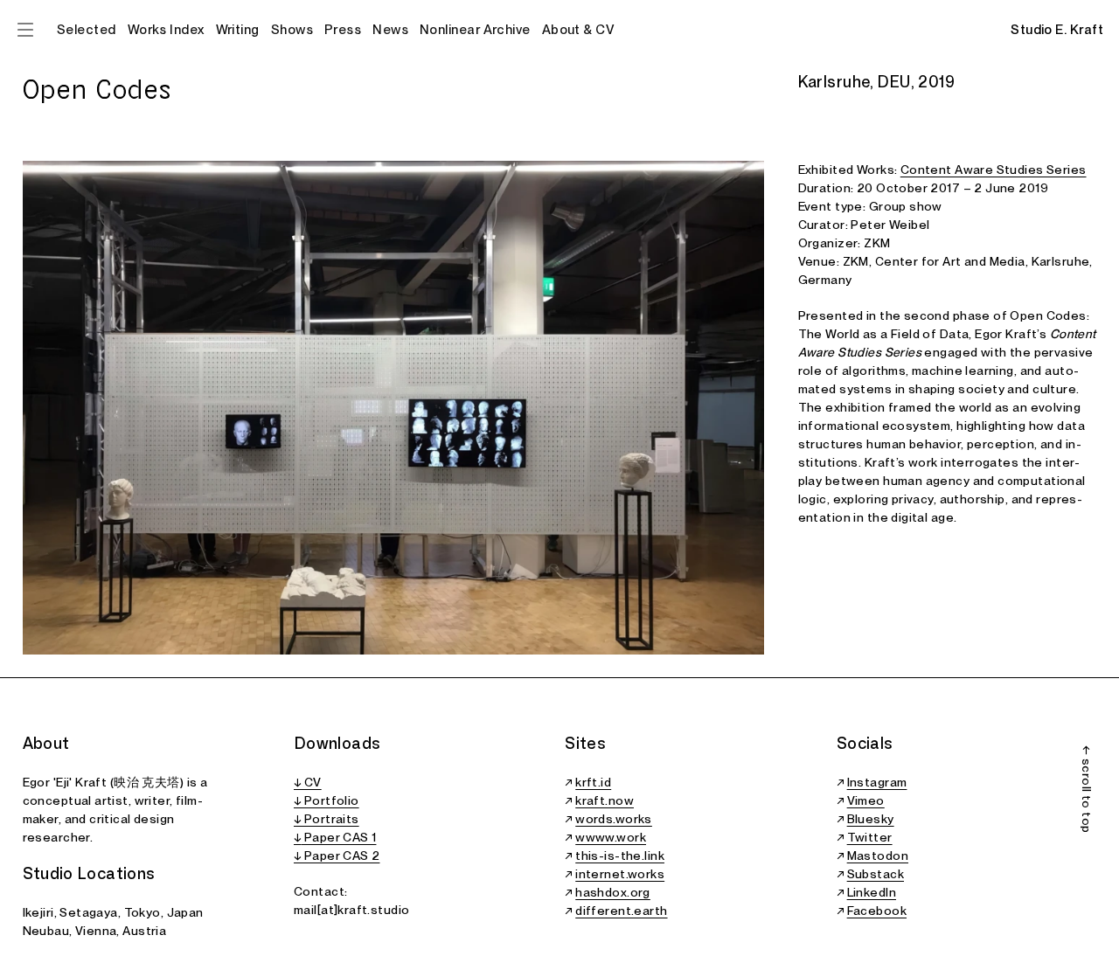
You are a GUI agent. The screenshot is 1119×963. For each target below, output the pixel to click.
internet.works (619, 874)
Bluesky (870, 819)
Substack (875, 874)
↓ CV (308, 782)
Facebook (877, 911)
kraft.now (604, 800)
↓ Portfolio (326, 800)
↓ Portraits (326, 819)
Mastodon (877, 856)
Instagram (877, 782)
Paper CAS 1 (338, 837)
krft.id (593, 782)
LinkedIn (871, 892)
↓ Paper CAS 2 (336, 856)
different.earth (621, 911)
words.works (613, 819)
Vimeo (866, 800)
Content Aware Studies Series (993, 170)
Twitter (870, 837)
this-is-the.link (619, 856)
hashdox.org (612, 892)
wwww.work (610, 837)
